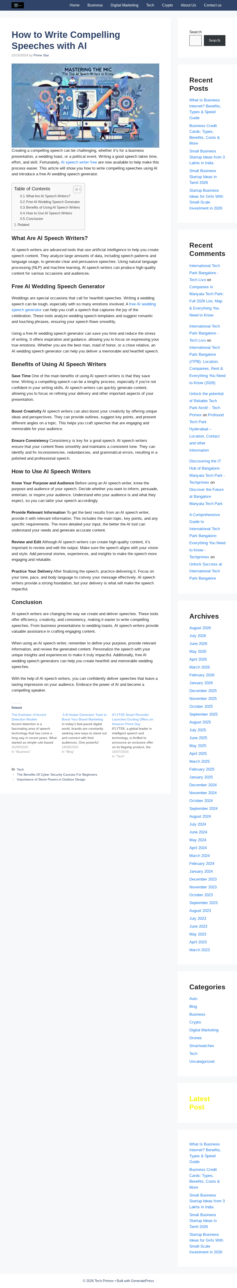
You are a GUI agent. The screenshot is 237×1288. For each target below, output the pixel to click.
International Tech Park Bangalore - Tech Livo (204, 273)
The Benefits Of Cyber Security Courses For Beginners (57, 774)
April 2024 (198, 848)
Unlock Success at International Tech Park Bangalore (205, 571)
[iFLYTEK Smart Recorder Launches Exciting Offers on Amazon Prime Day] (137, 735)
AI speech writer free (79, 162)
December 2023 (203, 879)
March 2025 (199, 761)
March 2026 (199, 667)
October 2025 (201, 706)
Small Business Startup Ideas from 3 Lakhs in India (207, 157)
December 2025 (203, 691)
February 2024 (201, 863)
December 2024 (203, 785)
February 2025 (201, 769)
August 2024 (200, 816)
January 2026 (201, 683)
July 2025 (197, 730)
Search (195, 32)
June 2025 (198, 738)
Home (75, 5)
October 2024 (201, 801)
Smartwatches (201, 1046)
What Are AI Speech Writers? (48, 196)
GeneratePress (142, 1281)
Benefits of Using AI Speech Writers (53, 207)
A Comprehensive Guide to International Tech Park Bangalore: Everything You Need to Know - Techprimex (207, 536)
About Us (188, 5)
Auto (193, 998)
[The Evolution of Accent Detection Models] (37, 733)
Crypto (167, 5)
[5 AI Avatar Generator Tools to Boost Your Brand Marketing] (87, 733)
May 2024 (197, 840)
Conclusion (34, 219)
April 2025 (198, 753)
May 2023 (197, 934)
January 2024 (201, 871)
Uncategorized (201, 1061)
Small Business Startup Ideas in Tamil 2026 (203, 177)
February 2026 (201, 675)
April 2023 (198, 942)
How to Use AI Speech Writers (49, 213)
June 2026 (198, 643)
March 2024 (199, 856)
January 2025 (201, 777)
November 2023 (203, 887)
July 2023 (197, 918)
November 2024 (203, 793)
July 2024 (197, 824)
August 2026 (200, 628)
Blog (193, 1006)
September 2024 (203, 808)
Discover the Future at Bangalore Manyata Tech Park (206, 496)
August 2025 (200, 722)
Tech (150, 5)
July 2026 (197, 636)
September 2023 (203, 903)
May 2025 (197, 746)
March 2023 (199, 950)
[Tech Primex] (18, 5)
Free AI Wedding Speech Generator (53, 202)
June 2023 (198, 926)
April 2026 (198, 659)
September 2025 (203, 714)
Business (95, 5)
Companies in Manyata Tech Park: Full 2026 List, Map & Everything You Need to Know (206, 301)
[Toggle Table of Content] (75, 189)
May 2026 (197, 651)
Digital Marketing (124, 5)
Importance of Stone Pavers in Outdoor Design (51, 779)
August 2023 (200, 910)
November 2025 (203, 698)
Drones (195, 1038)
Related (23, 225)
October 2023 (201, 895)
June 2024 (198, 832)
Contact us (212, 5)
